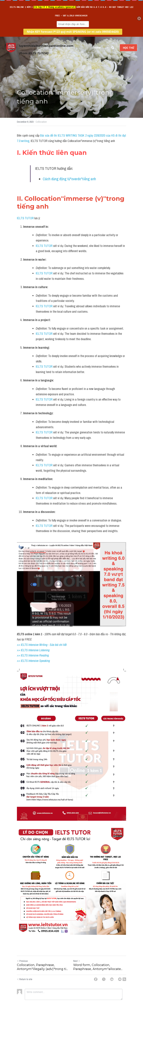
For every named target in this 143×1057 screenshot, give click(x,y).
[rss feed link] (124, 979)
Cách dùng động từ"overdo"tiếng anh (69, 178)
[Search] (112, 47)
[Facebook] (95, 979)
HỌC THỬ (128, 48)
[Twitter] (104, 979)
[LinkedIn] (112, 979)
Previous (23, 961)
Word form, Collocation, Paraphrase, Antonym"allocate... (97, 967)
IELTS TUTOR (25, 218)
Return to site (25, 979)
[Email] (120, 979)
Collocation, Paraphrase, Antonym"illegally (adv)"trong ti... (42, 967)
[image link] (11, 47)
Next (75, 961)
